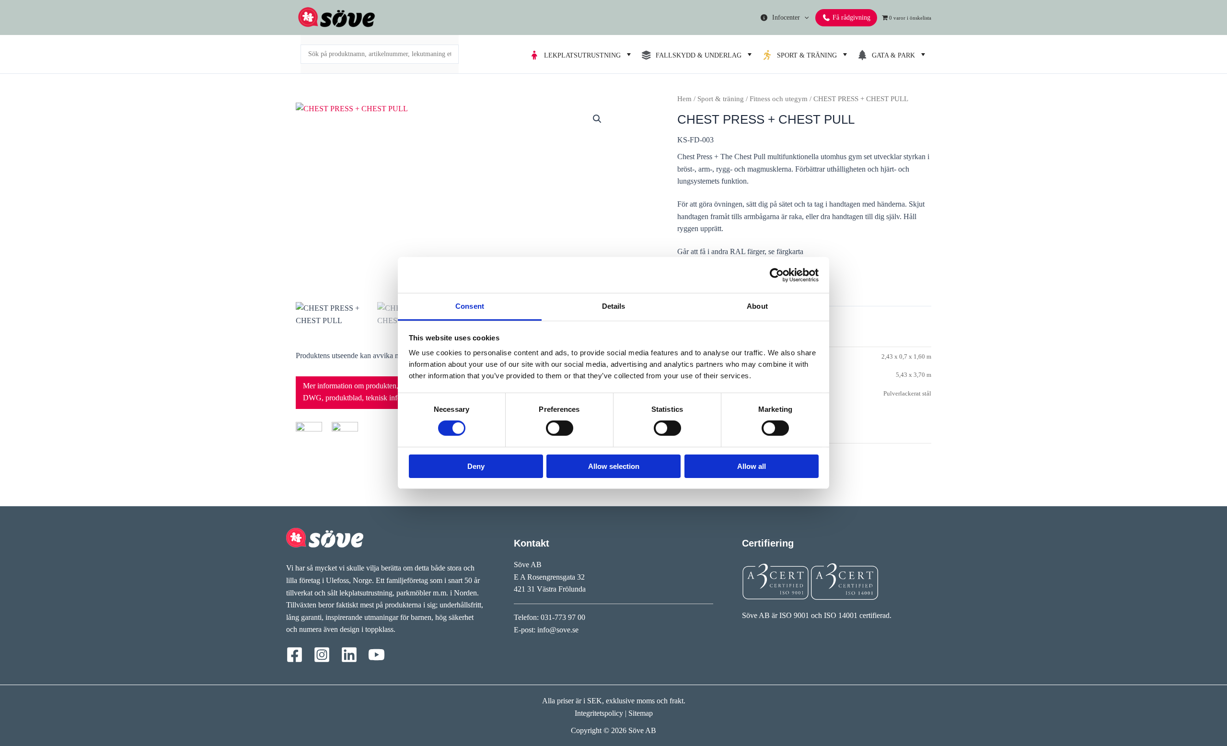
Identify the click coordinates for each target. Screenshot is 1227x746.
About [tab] (757, 306)
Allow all (751, 466)
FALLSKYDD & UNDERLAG (696, 55)
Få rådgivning (850, 17)
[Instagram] (321, 654)
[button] (804, 17)
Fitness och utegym (779, 99)
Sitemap (640, 713)
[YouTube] (376, 654)
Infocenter (784, 17)
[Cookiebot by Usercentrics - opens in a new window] (777, 275)
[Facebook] (294, 654)
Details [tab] (613, 306)
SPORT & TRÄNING (805, 55)
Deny (476, 466)
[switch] (559, 428)
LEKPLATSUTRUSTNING (580, 55)
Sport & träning (720, 99)
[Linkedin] (349, 654)
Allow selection (613, 466)
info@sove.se (558, 630)
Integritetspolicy (599, 713)
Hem (684, 99)
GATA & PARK (891, 55)
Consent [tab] (469, 306)
